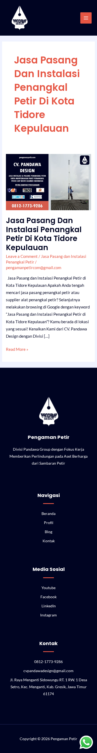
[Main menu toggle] (86, 18)
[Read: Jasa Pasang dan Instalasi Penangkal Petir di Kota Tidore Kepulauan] (48, 181)
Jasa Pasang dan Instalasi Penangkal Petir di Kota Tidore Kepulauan (44, 234)
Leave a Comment (22, 256)
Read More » (17, 349)
